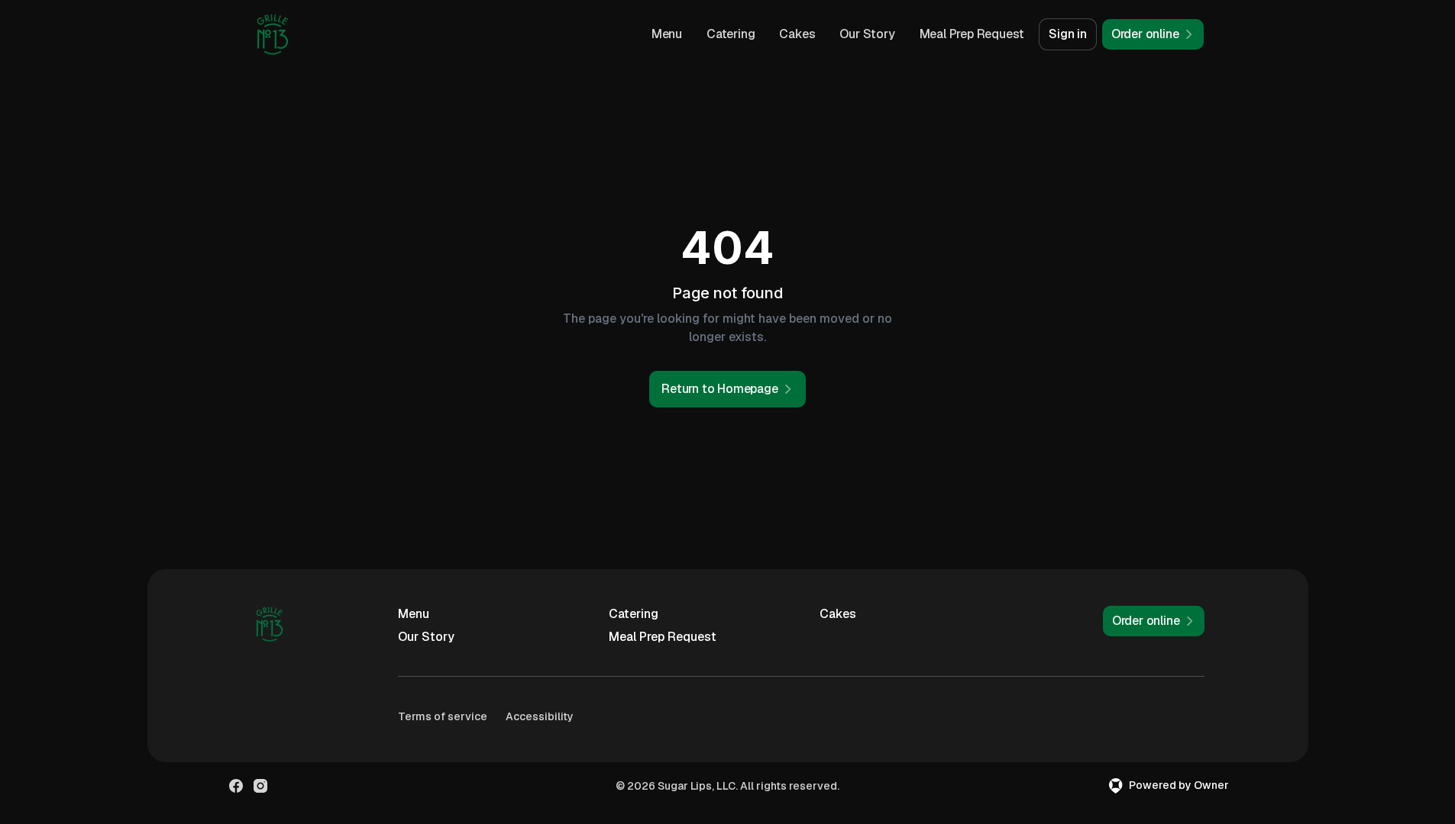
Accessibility (540, 716)
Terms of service (442, 716)
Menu (667, 34)
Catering (730, 34)
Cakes (797, 34)
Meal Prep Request (972, 34)
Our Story (866, 34)
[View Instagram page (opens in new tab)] (260, 786)
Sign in (1068, 34)
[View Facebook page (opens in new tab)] (236, 786)
